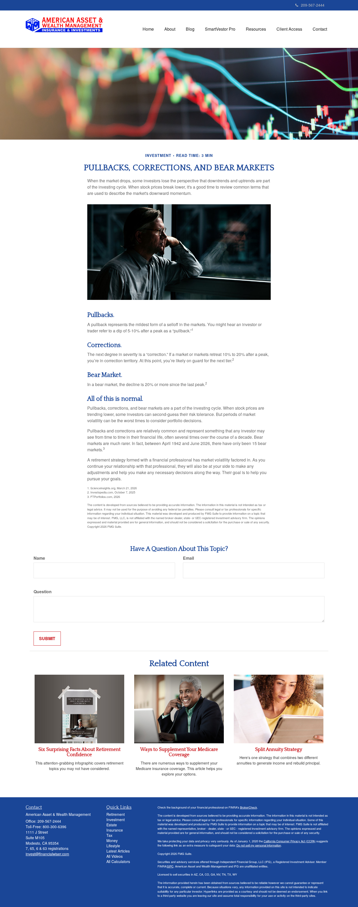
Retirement (115, 814)
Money (112, 840)
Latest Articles (118, 851)
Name (39, 558)
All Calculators (118, 861)
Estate (111, 824)
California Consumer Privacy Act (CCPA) (290, 841)
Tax (109, 835)
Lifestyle (113, 845)
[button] (170, 29)
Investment (115, 819)
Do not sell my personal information (258, 845)
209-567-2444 (312, 5)
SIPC (170, 866)
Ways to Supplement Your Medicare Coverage (179, 752)
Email (188, 558)
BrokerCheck (248, 807)
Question (43, 592)
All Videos (114, 856)
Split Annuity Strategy (278, 749)
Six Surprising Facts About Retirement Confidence (79, 752)
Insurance (114, 830)
